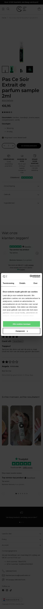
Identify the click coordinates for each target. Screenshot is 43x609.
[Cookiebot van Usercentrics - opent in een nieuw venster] (30, 276)
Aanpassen (20, 331)
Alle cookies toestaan (21, 324)
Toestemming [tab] (8, 283)
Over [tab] (35, 283)
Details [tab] (22, 283)
